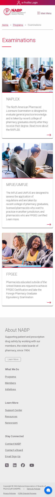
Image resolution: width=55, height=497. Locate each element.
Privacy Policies (9, 493)
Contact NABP (13, 443)
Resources (11, 416)
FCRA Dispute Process (27, 493)
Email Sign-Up (12, 456)
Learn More (13, 359)
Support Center (13, 410)
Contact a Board (14, 450)
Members (10, 383)
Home (5, 25)
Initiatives (10, 389)
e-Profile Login (30, 2)
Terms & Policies (33, 489)
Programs (18, 25)
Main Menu (46, 13)
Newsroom (11, 422)
